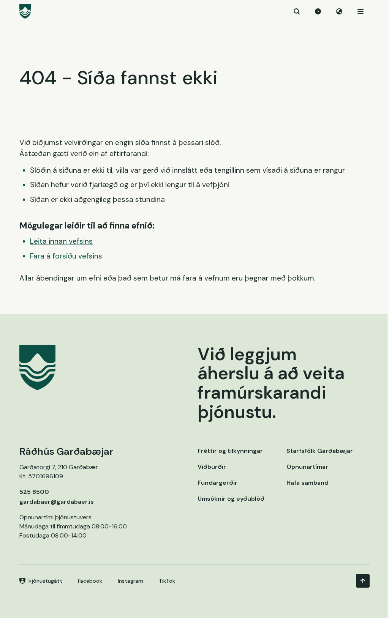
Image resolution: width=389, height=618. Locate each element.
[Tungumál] (339, 11)
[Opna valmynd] (360, 11)
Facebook (90, 580)
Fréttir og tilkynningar (230, 451)
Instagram (130, 580)
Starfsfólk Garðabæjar (319, 451)
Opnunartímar (307, 467)
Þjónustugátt (45, 580)
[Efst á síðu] (363, 581)
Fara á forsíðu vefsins (66, 256)
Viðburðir (212, 467)
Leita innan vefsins (61, 241)
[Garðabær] (194, 11)
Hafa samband (307, 483)
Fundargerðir (217, 483)
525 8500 (34, 492)
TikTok (167, 580)
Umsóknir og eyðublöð (231, 499)
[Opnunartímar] (318, 11)
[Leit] (297, 11)
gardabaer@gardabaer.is (56, 502)
